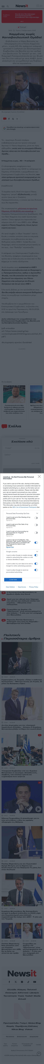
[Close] (40, 477)
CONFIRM (13, 580)
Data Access (22, 587)
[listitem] (22, 513)
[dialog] (22, 532)
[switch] (36, 518)
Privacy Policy (33, 587)
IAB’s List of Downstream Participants (24, 507)
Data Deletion (10, 587)
